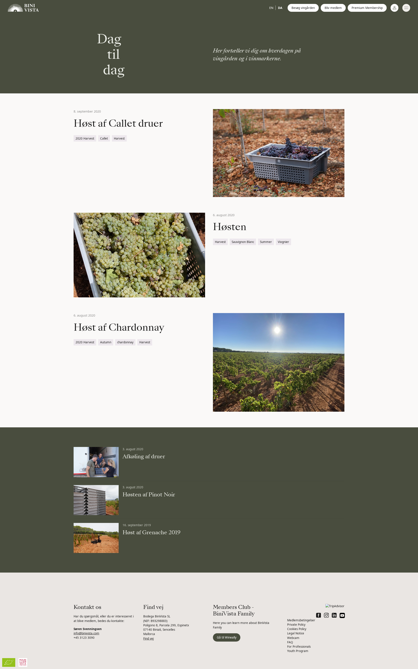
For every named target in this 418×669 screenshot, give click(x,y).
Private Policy (296, 625)
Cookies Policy (296, 629)
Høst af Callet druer (118, 123)
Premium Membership (367, 8)
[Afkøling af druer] (96, 462)
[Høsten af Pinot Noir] (96, 500)
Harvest (119, 138)
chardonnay (125, 342)
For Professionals (299, 647)
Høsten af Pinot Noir (149, 494)
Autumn (105, 342)
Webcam (293, 638)
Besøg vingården (303, 8)
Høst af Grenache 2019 (151, 532)
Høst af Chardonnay (119, 327)
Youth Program (297, 651)
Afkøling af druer (144, 456)
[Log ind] (394, 8)
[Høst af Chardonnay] (278, 362)
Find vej (148, 638)
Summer (266, 242)
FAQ (290, 642)
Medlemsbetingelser (301, 620)
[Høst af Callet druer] (278, 153)
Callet (104, 138)
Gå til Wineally (226, 637)
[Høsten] (139, 255)
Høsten (229, 227)
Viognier (283, 242)
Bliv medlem (333, 8)
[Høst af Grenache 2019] (96, 538)
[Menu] (406, 8)
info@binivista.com (86, 633)
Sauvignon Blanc (243, 242)
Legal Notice (295, 633)
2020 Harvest (85, 138)
